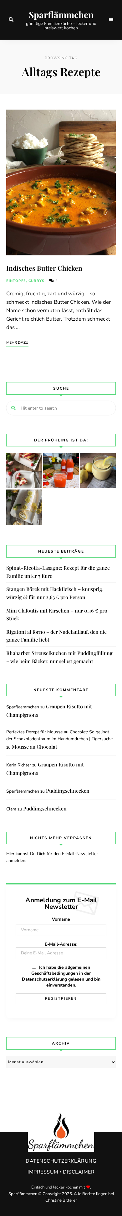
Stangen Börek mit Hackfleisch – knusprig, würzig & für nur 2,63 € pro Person (55, 593)
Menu (111, 19)
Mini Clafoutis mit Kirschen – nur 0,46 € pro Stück (56, 614)
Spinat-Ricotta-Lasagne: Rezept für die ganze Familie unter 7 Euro (58, 571)
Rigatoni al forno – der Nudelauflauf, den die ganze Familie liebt (56, 635)
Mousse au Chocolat (34, 746)
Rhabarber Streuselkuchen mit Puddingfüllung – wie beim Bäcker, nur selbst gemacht (59, 657)
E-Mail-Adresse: (61, 944)
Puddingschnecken (67, 790)
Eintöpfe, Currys (25, 280)
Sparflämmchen (61, 14)
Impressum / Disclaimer (61, 1172)
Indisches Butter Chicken (44, 267)
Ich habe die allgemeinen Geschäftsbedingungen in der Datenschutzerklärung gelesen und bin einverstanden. (61, 976)
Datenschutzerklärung (61, 1161)
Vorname (61, 919)
